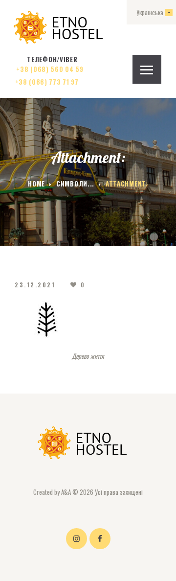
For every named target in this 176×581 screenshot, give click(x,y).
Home (36, 183)
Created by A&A (52, 492)
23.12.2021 (35, 284)
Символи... (75, 183)
